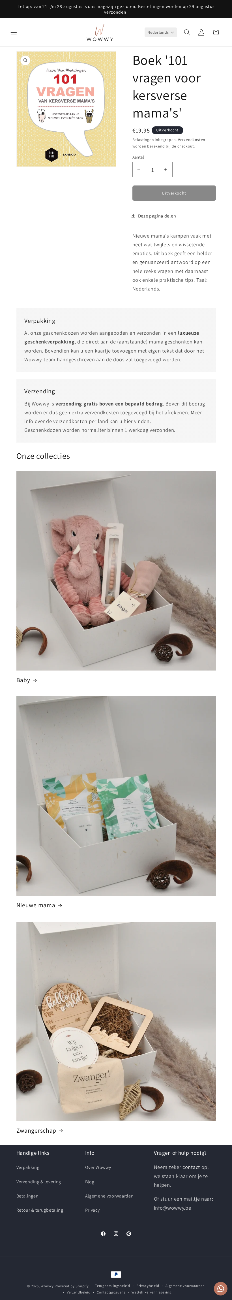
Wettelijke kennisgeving (151, 1292)
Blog (89, 1182)
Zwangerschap (36, 1130)
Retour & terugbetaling (39, 1210)
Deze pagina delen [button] (157, 216)
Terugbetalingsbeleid (112, 1285)
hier (128, 421)
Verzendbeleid (78, 1292)
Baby (23, 680)
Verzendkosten (191, 139)
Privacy (92, 1210)
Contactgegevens (111, 1292)
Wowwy (47, 1286)
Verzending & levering (38, 1182)
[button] (14, 32)
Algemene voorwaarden (109, 1196)
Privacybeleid (147, 1285)
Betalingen (27, 1196)
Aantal (138, 157)
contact (191, 1167)
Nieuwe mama (35, 905)
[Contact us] (220, 1288)
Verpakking (28, 1167)
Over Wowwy (98, 1167)
